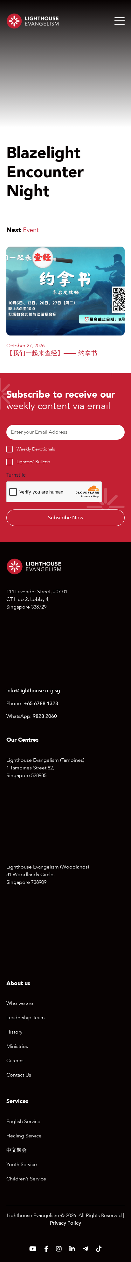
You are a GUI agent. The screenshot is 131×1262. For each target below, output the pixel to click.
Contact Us (18, 1074)
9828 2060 (45, 716)
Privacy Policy (65, 1223)
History (14, 1031)
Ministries (17, 1046)
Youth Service (21, 1164)
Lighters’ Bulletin (33, 462)
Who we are (19, 1003)
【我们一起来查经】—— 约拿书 (51, 353)
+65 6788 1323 (41, 703)
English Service (23, 1121)
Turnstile (16, 475)
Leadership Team (25, 1017)
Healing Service (24, 1135)
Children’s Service (26, 1178)
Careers (15, 1060)
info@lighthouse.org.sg (33, 690)
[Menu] (119, 21)
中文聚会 (16, 1150)
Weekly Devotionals (36, 449)
